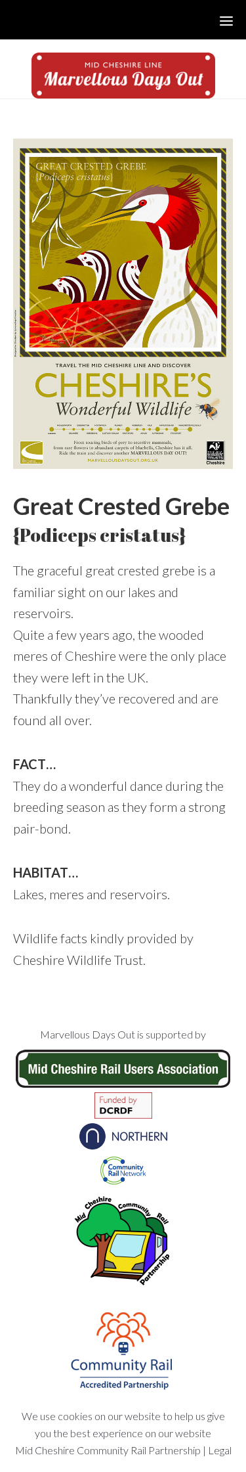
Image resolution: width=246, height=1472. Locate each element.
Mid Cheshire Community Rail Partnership (108, 1450)
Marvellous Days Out (123, 76)
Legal (220, 1450)
